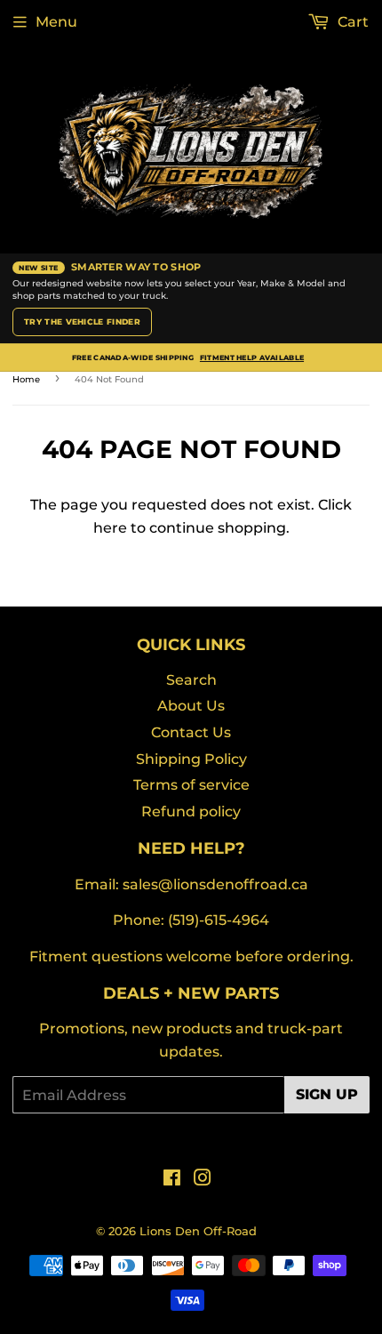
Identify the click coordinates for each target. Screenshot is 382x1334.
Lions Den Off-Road (198, 1231)
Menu (56, 21)
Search (191, 679)
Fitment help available (252, 358)
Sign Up (327, 1094)
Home (26, 379)
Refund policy (191, 811)
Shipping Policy (191, 759)
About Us (191, 705)
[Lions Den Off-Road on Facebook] (172, 1179)
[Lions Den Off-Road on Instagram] (202, 1179)
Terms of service (191, 784)
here (110, 527)
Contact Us (191, 732)
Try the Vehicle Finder (82, 321)
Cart (351, 21)
